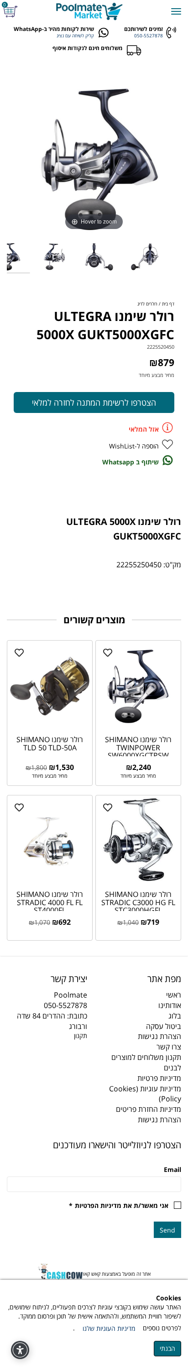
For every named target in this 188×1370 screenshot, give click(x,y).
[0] (11, 11)
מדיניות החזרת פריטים (148, 1109)
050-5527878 (148, 35)
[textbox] (47, 979)
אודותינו (169, 1005)
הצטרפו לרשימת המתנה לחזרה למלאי (94, 402)
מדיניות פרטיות (159, 1078)
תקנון (80, 1035)
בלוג (174, 1016)
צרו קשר (169, 1047)
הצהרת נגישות (159, 1036)
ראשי (173, 995)
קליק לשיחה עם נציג (75, 35)
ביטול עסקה (163, 1026)
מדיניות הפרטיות (98, 1205)
